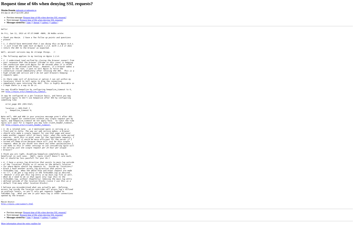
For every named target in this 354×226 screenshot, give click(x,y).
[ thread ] (36, 22)
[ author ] (54, 22)
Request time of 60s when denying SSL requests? (44, 17)
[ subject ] (45, 22)
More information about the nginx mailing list (21, 223)
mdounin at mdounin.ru (26, 10)
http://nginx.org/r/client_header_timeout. (28, 125)
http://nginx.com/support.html (17, 204)
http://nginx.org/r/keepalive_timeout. (26, 92)
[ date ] (29, 22)
